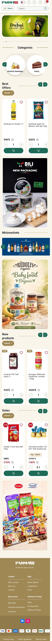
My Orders (12, 603)
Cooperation (32, 586)
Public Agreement (25, 639)
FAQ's (29, 590)
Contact (11, 590)
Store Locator (13, 582)
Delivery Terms (41, 639)
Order (29, 602)
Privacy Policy (8, 639)
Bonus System (33, 582)
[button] (44, 37)
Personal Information (16, 607)
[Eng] (22, 2)
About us (11, 586)
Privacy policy (32, 606)
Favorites (11, 612)
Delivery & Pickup (34, 610)
